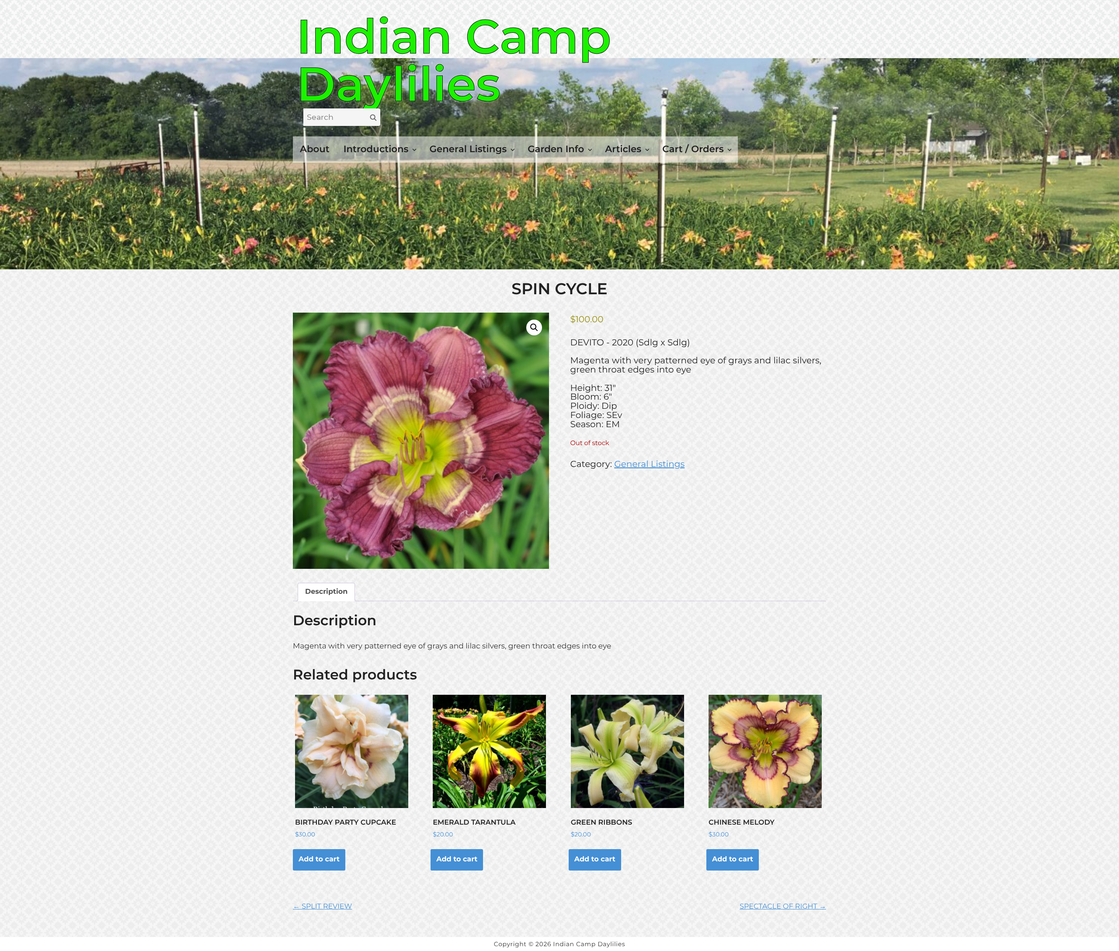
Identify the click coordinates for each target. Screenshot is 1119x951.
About (315, 149)
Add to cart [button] (319, 859)
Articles (623, 149)
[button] (534, 327)
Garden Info (556, 149)
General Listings (468, 149)
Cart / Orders (692, 149)
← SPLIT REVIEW (322, 906)
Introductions (376, 149)
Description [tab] (326, 592)
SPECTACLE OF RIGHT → (783, 906)
